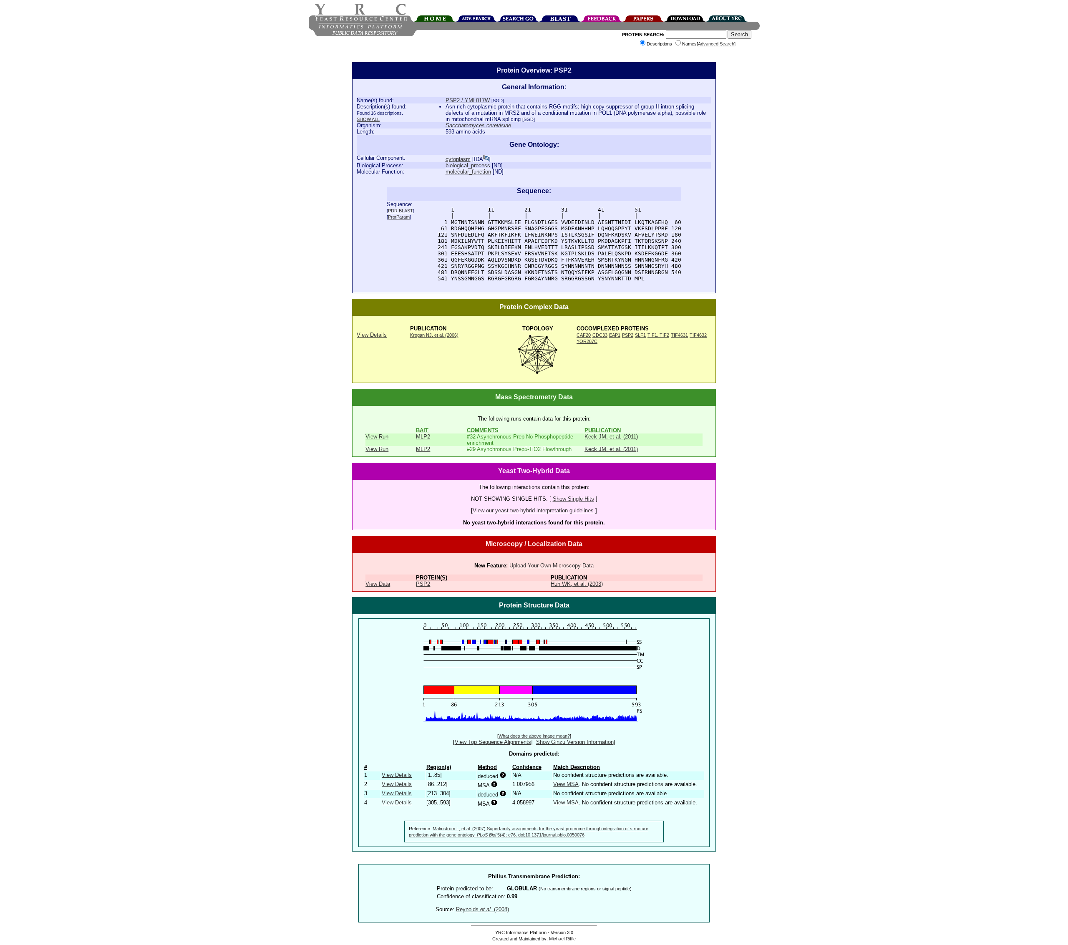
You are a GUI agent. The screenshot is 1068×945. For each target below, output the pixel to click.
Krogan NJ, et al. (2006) (434, 335)
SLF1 (640, 335)
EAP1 (614, 335)
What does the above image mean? (534, 735)
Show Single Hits (573, 499)
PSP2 (627, 335)
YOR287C (587, 341)
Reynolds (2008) (482, 909)
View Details (372, 335)
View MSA (566, 784)
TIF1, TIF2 (658, 335)
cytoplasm (458, 159)
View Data (377, 584)
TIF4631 (679, 335)
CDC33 (599, 335)
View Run (376, 436)
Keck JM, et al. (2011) (611, 436)
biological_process (468, 165)
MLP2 (423, 436)
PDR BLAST (400, 210)
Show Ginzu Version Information (575, 742)
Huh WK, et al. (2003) (577, 584)
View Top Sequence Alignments (493, 742)
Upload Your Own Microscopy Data (551, 565)
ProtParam (399, 216)
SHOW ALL (368, 119)
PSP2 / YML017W (468, 100)
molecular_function (468, 172)
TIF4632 (698, 335)
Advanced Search (716, 43)
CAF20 (584, 335)
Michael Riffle (562, 938)
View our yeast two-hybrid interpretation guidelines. (534, 510)
